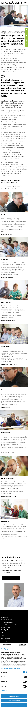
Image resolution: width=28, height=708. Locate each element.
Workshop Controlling (8, 364)
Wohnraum (6, 302)
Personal (5, 521)
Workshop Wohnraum (8, 320)
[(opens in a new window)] (26, 29)
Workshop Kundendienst (9, 496)
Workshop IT (5, 407)
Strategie (5, 432)
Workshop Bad (6, 234)
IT (2, 389)
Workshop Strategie (7, 452)
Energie (4, 259)
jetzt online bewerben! (10, 578)
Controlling (6, 346)
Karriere (10, 31)
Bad (3, 215)
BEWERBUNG (26, 42)
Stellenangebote (5, 638)
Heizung (3, 635)
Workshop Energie (7, 277)
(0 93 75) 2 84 (7, 573)
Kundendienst (7, 478)
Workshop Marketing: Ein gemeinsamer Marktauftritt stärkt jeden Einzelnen (14, 32)
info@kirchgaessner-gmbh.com (11, 624)
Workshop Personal (7, 541)
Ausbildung (4, 641)
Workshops (16, 31)
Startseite (3, 31)
